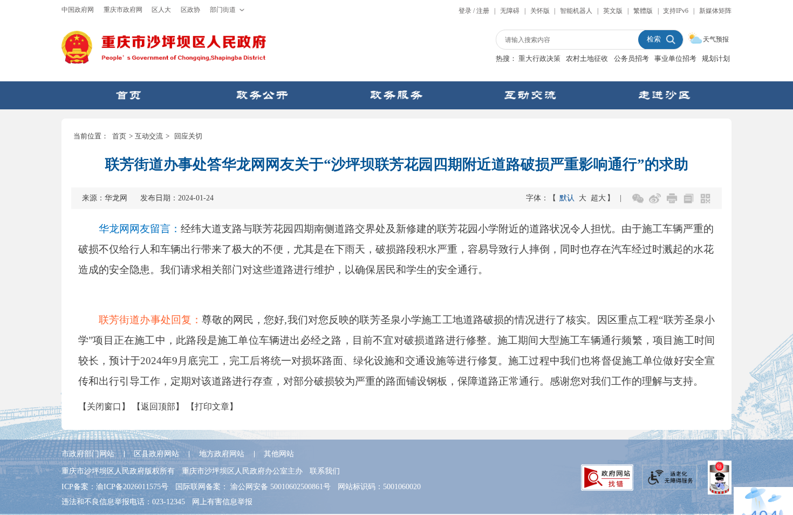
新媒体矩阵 (715, 11)
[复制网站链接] (688, 198)
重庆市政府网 (123, 9)
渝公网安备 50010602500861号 (280, 486)
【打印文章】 (212, 406)
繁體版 (643, 11)
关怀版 (540, 11)
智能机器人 (576, 11)
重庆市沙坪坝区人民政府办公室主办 (242, 471)
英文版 (613, 11)
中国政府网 (77, 9)
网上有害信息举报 (222, 501)
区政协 (190, 9)
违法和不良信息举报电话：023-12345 (123, 501)
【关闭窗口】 (104, 406)
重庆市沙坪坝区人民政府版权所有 (118, 471)
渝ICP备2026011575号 (132, 486)
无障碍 (509, 11)
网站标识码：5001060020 (379, 486)
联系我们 (325, 471)
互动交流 (149, 136)
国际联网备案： (253, 486)
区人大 (161, 9)
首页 (119, 136)
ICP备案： (114, 486)
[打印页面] (672, 198)
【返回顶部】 (158, 406)
